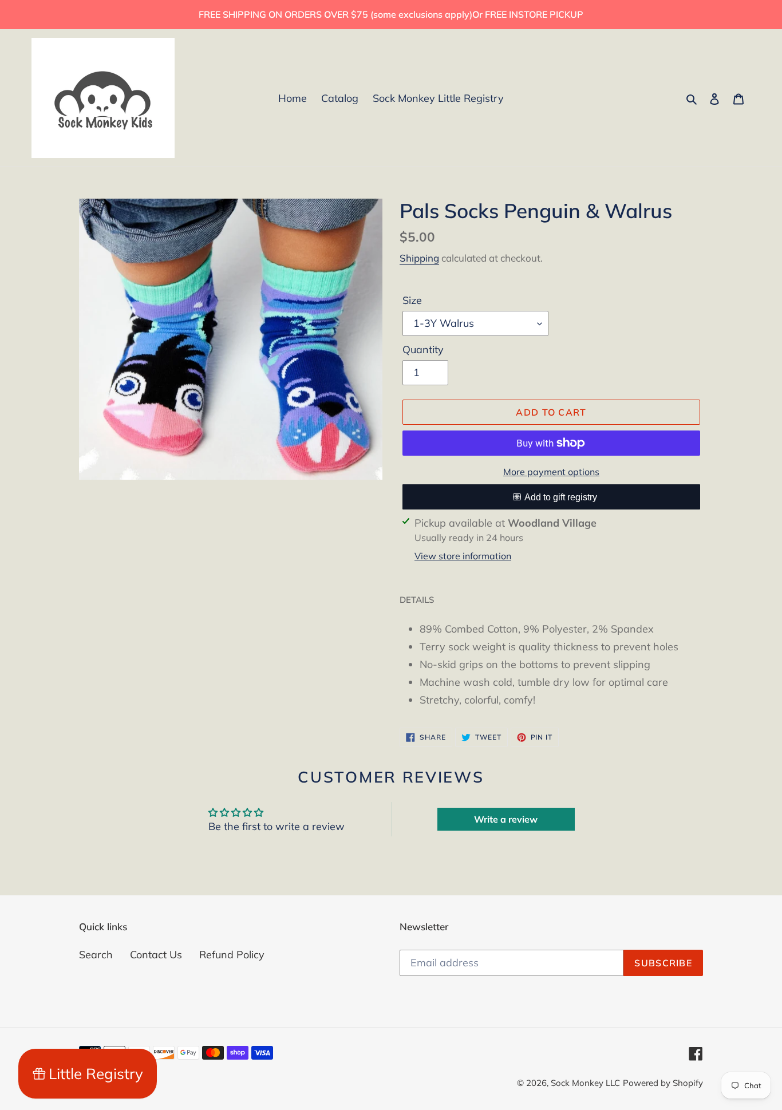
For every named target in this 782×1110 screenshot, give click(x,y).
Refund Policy (231, 954)
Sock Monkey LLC (585, 1082)
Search (96, 954)
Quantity (423, 349)
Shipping (419, 258)
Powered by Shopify (663, 1082)
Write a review (506, 819)
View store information (462, 556)
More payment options (551, 471)
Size (412, 300)
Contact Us (156, 954)
